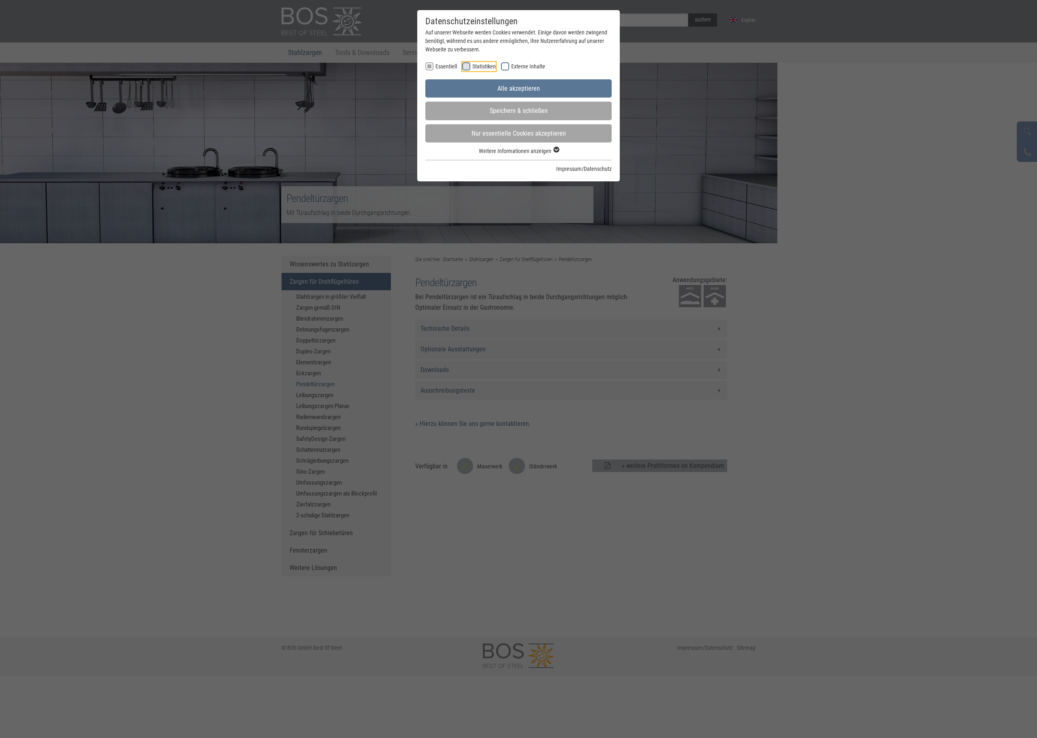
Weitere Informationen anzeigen (516, 151)
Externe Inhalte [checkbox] (528, 66)
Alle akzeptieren (518, 88)
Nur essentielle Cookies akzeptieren (519, 133)
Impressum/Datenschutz (584, 169)
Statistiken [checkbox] (484, 66)
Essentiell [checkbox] (446, 66)
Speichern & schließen (519, 111)
